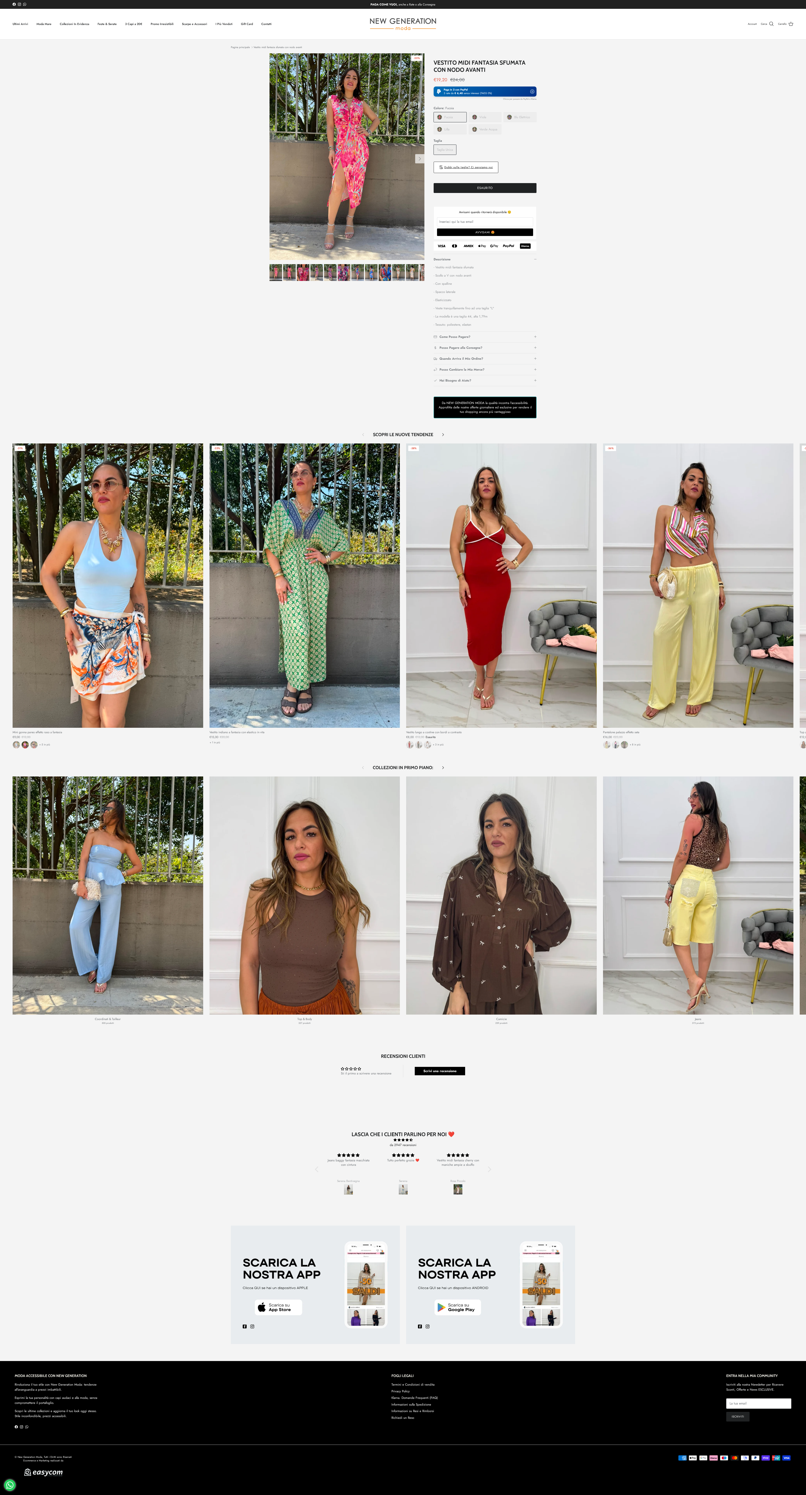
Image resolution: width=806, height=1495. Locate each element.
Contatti (266, 24)
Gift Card (247, 24)
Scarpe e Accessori (194, 24)
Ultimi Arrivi (20, 24)
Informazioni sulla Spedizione (411, 1404)
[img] (403, 1139)
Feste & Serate (107, 24)
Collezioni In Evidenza (74, 24)
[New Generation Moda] (403, 24)
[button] (485, 92)
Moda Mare (44, 24)
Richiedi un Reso (402, 1417)
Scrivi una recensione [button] (440, 1071)
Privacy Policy (400, 1391)
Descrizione (442, 259)
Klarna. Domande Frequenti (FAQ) (414, 1397)
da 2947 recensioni (403, 1145)
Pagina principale (240, 47)
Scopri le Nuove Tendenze (403, 434)
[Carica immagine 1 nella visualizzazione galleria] (347, 156)
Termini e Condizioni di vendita (412, 1384)
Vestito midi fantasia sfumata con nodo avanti (278, 47)
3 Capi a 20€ (133, 24)
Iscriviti (738, 1417)
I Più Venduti (224, 24)
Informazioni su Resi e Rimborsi (412, 1411)
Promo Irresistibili (162, 24)
